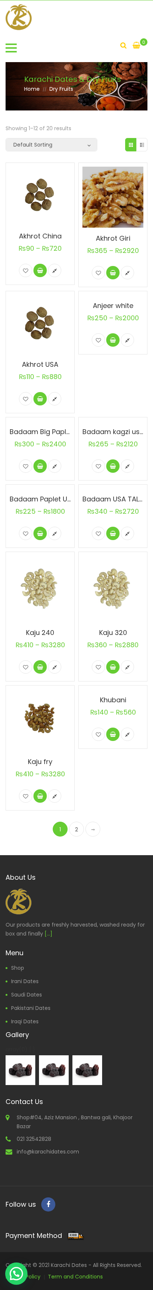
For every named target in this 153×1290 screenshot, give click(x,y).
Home (32, 89)
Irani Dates (25, 981)
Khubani (113, 700)
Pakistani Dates (31, 1008)
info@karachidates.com (48, 1151)
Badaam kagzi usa (113, 431)
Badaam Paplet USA (43, 499)
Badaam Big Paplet (41, 431)
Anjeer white (113, 305)
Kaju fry (40, 761)
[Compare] (54, 270)
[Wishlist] (25, 270)
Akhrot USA (40, 364)
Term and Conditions (75, 1276)
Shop (17, 968)
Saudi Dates (26, 994)
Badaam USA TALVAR (117, 499)
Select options (40, 270)
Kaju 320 (113, 632)
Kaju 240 (40, 632)
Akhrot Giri (113, 238)
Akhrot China (40, 236)
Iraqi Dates (25, 1021)
